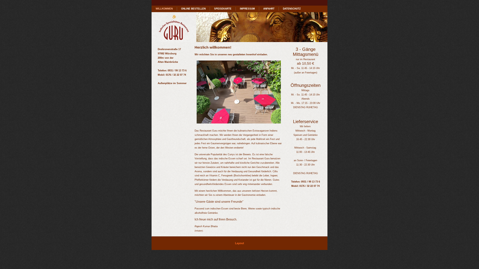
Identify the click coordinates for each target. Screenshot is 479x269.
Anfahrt (268, 8)
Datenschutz (292, 8)
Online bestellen (193, 8)
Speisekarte (222, 8)
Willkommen (164, 8)
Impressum (247, 8)
